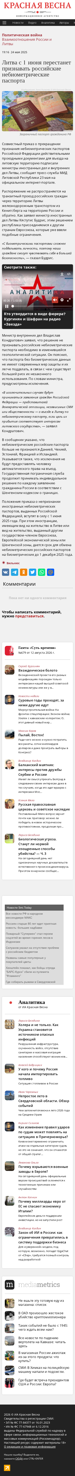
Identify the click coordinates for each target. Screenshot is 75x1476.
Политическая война (22, 35)
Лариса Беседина (29, 835)
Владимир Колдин (29, 760)
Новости (17, 22)
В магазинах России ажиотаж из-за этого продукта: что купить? (42, 1357)
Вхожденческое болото (37, 670)
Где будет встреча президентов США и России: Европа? (43, 1382)
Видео (32, 22)
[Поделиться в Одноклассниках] (23, 572)
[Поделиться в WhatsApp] (41, 572)
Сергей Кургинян (29, 666)
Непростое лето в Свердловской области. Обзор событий (43, 1101)
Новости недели (28, 696)
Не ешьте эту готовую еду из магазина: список (41, 1302)
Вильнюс (13, 563)
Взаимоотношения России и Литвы (27, 41)
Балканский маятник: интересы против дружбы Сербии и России (40, 770)
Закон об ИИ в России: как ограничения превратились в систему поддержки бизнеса (43, 1237)
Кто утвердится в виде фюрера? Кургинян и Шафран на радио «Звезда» (35, 319)
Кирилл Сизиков (28, 1123)
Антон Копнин (27, 1197)
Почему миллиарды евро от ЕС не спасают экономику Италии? (42, 1206)
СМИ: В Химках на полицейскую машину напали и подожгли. (43, 1369)
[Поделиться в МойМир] (50, 572)
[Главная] (37, 9)
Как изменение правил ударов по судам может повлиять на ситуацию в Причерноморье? (44, 1132)
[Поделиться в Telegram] (14, 572)
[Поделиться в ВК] (5, 572)
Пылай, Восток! (31, 735)
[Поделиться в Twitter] (32, 572)
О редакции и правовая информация (30, 1447)
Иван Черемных (28, 1092)
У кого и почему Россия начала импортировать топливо (38, 1074)
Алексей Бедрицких (30, 1065)
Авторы (64, 22)
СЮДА (19, 1458)
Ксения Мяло (26, 800)
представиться (29, 616)
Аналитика (48, 22)
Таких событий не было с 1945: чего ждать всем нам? (43, 1327)
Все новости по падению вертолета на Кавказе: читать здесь (42, 1342)
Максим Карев (27, 731)
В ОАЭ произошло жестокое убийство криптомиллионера (42, 1315)
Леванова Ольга (28, 1162)
